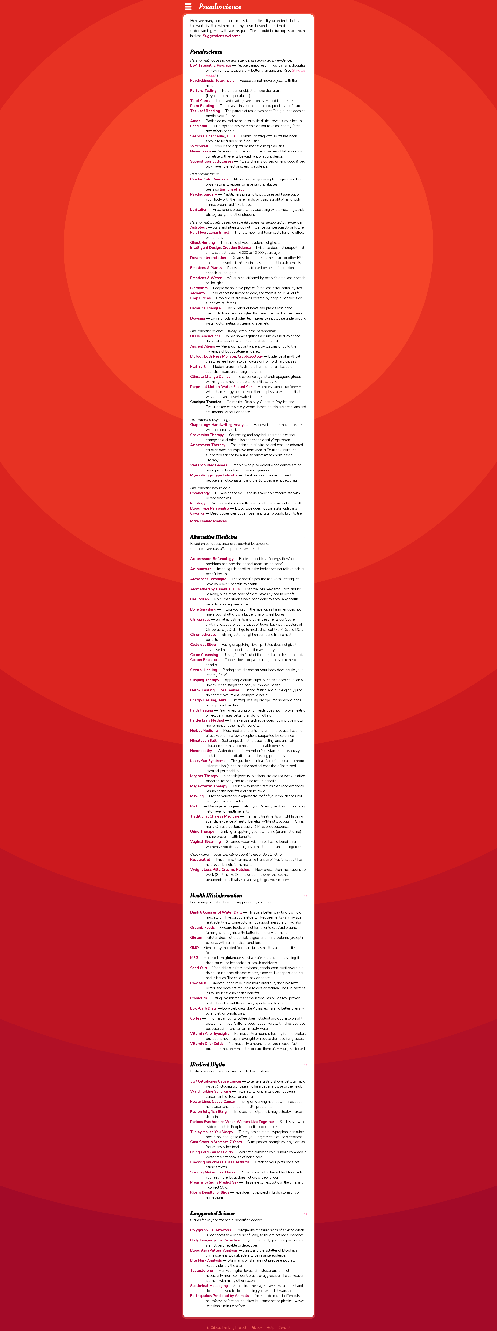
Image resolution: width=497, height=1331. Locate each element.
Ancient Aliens (202, 346)
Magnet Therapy (204, 776)
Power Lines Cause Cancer (212, 1101)
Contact (284, 1327)
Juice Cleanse (227, 690)
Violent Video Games (208, 465)
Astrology (198, 227)
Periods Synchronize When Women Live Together (232, 1121)
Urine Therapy (202, 831)
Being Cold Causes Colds (211, 1152)
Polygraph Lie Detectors (210, 1230)
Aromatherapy (202, 589)
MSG (194, 957)
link (305, 52)
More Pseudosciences (208, 521)
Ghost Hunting (202, 242)
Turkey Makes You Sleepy (211, 1131)
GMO (194, 947)
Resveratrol (200, 859)
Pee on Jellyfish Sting (208, 1111)
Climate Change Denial (210, 376)
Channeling (215, 136)
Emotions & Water (205, 277)
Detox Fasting (202, 690)
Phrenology (200, 493)
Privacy (256, 1327)
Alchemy (197, 293)
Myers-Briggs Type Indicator (214, 475)
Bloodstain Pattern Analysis (214, 1250)
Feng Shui (198, 126)
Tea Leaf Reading (205, 110)
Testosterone (201, 1270)
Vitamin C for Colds (206, 1043)
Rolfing (196, 806)
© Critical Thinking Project (226, 1327)
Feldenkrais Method (207, 720)
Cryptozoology (250, 356)
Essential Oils (228, 589)
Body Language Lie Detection (215, 1240)
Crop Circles (200, 298)
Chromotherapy (203, 634)
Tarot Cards (200, 100)
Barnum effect (232, 189)
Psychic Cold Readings (209, 179)
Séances (197, 136)
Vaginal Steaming (205, 841)
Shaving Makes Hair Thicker (213, 1172)
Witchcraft (199, 146)
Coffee (195, 1018)
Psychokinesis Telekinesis (212, 80)
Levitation (198, 209)
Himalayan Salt (203, 740)
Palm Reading (202, 105)
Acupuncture (201, 568)
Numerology (200, 151)
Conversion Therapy (207, 434)
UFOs (195, 336)
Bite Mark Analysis (206, 1260)
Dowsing (197, 318)
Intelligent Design (205, 247)
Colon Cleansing (204, 654)
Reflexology (223, 558)
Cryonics (197, 513)
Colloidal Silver (203, 644)
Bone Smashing (203, 609)
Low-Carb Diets (203, 1008)
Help (270, 1327)
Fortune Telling (203, 90)
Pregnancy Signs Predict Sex (214, 1182)
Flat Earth (199, 366)
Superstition (200, 161)
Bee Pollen (199, 599)
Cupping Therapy (204, 680)
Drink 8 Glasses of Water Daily (216, 912)
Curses (227, 161)
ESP (193, 65)
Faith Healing (201, 710)
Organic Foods (202, 927)
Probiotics (198, 998)
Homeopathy (201, 750)
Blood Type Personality (209, 508)
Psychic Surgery (203, 194)
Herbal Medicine (204, 730)
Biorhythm (199, 288)
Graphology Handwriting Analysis (219, 424)
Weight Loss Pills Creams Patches (220, 869)
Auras (195, 121)
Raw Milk (198, 983)
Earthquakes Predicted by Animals (219, 1295)
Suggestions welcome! (222, 35)
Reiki (222, 700)
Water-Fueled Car (236, 386)
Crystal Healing (203, 669)
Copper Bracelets (204, 659)
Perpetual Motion (205, 386)
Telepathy (206, 65)
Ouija (231, 136)
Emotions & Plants (206, 267)
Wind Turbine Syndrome (210, 1091)
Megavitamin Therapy (208, 786)
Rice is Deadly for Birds (209, 1192)
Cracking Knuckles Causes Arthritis (220, 1162)
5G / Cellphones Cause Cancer (215, 1081)
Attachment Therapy (207, 445)
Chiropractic (200, 619)
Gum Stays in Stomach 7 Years (216, 1142)
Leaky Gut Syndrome (208, 760)
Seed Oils (198, 967)
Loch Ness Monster (220, 356)
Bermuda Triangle (205, 308)
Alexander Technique (208, 579)
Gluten (196, 937)
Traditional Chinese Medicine (214, 816)
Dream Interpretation (208, 257)
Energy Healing (203, 700)
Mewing (197, 796)
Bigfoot (196, 356)
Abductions (210, 336)
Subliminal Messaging (209, 1285)
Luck (216, 161)
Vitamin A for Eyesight (209, 1033)
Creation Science (236, 247)
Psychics (224, 65)
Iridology (197, 503)
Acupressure (200, 558)
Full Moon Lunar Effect (209, 232)
